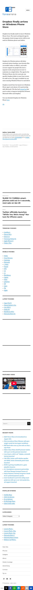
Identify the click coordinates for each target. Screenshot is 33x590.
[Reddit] (23, 588)
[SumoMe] (31, 588)
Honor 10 (7, 236)
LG (5, 271)
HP (5, 284)
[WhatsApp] (14, 588)
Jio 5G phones (8, 499)
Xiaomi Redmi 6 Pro (10, 305)
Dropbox (7, 146)
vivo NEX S (7, 307)
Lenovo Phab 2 (8, 529)
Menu (28, 10)
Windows (24, 145)
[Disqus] (16, 171)
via (3, 104)
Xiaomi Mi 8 (7, 234)
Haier (5, 279)
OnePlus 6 (7, 232)
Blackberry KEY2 (9, 311)
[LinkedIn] (18, 588)
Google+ (27, 137)
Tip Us (4, 573)
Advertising (6, 566)
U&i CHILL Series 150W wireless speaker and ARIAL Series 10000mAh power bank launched (16, 460)
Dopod (6, 266)
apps (20, 145)
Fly (5, 288)
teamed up (23, 89)
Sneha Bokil (6, 145)
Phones (5, 550)
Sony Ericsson (8, 258)
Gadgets (5, 554)
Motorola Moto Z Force (11, 537)
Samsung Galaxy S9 (10, 239)
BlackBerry (7, 275)
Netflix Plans (8, 495)
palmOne (7, 281)
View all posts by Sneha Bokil (10, 139)
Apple (6, 290)
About (4, 558)
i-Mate (6, 264)
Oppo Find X (8, 303)
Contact (5, 569)
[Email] (27, 588)
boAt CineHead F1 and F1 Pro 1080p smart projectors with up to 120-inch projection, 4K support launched (17, 480)
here (8, 100)
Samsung (7, 260)
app (4, 146)
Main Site (5, 547)
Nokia (6, 256)
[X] (6, 588)
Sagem (6, 277)
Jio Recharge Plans (9, 501)
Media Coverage (7, 562)
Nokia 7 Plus (8, 243)
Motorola (7, 262)
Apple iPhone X (8, 241)
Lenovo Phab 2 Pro (9, 533)
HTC (5, 269)
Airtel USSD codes (9, 503)
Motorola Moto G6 (9, 314)
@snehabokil (18, 137)
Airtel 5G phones (9, 497)
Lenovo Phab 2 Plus (10, 531)
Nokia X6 (7, 309)
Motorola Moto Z (9, 535)
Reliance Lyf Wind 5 (10, 539)
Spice (5, 286)
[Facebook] (10, 588)
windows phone (14, 146)
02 (5, 273)
